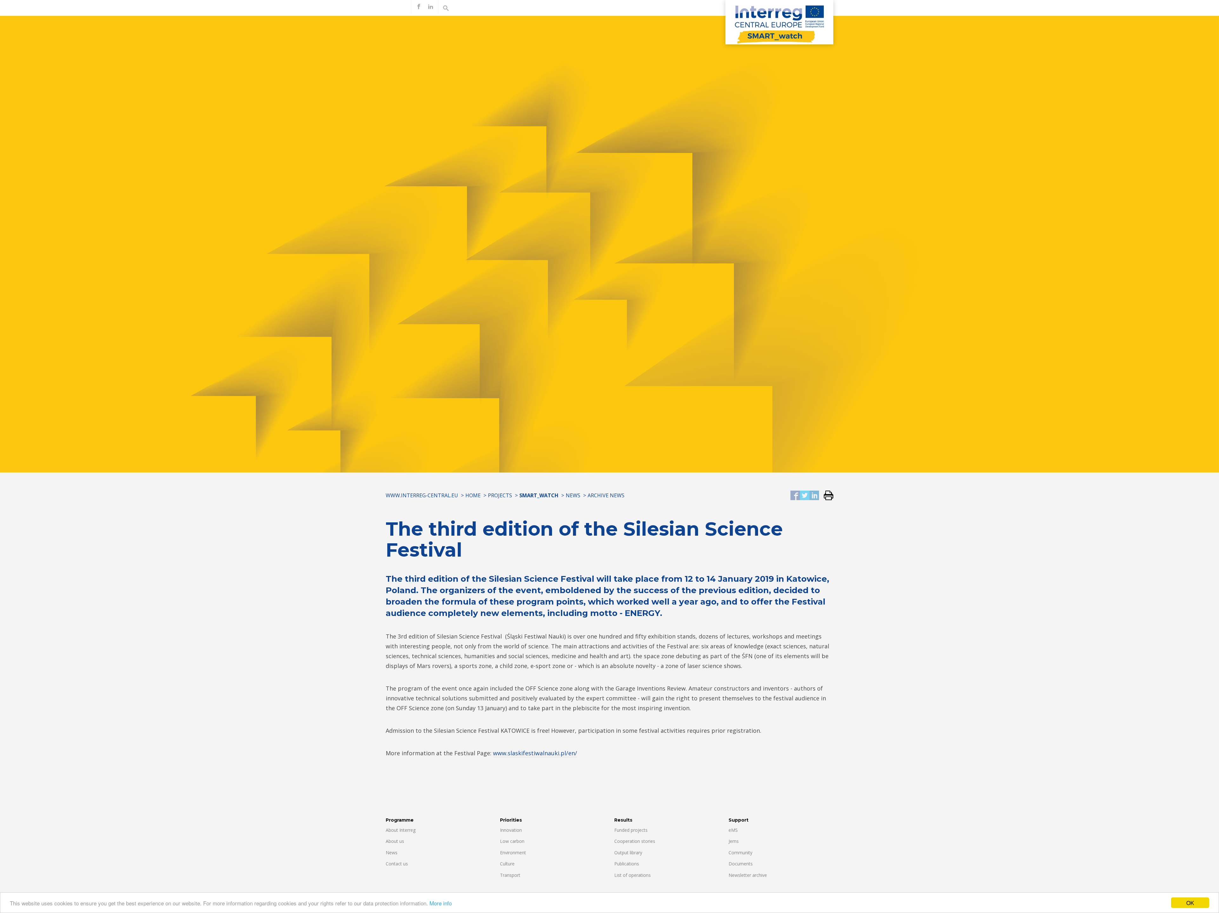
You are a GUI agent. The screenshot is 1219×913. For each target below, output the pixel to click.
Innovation (511, 830)
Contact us (397, 864)
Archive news (606, 495)
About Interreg (401, 830)
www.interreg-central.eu (422, 495)
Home (473, 495)
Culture (507, 864)
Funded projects (631, 830)
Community (740, 853)
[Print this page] (826, 495)
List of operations (632, 875)
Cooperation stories (634, 841)
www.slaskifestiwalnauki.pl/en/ (535, 753)
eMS (733, 830)
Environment (513, 853)
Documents (741, 864)
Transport (510, 875)
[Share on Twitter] (804, 495)
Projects (500, 495)
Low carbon (512, 841)
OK (1190, 903)
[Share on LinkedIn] (814, 495)
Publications (626, 864)
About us (395, 841)
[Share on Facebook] (795, 495)
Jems (734, 841)
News (573, 495)
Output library (628, 853)
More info (441, 903)
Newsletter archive (748, 875)
